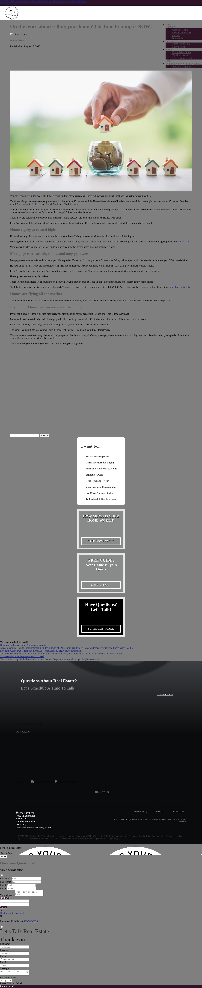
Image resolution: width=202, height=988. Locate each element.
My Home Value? (181, 55)
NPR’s (35, 204)
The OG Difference (181, 32)
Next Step (5, 898)
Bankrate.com (183, 241)
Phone (3, 888)
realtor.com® (178, 287)
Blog (168, 61)
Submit (3, 907)
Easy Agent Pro (44, 828)
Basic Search (178, 46)
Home (169, 24)
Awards (176, 35)
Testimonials (178, 38)
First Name (5, 878)
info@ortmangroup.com (12, 4)
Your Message (7, 895)
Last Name (5, 881)
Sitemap (159, 811)
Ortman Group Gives (182, 66)
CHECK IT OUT (101, 585)
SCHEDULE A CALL (101, 628)
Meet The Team (180, 29)
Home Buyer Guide (182, 44)
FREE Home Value (101, 541)
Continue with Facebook (12, 913)
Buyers (169, 41)
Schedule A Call (165, 694)
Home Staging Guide (182, 58)
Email (3, 885)
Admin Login (178, 811)
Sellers (169, 49)
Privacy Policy (140, 811)
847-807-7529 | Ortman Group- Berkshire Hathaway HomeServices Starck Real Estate (43, 1)
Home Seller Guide (181, 52)
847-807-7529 (31, 921)
